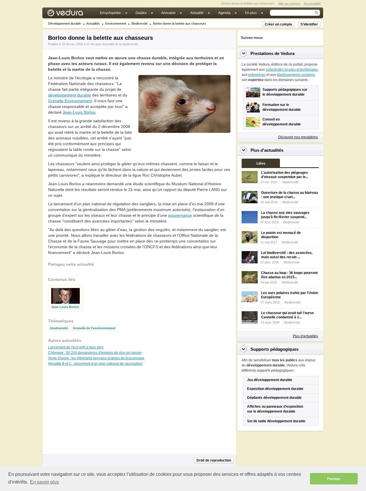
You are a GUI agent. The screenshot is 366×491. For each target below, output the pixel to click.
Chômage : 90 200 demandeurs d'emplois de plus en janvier (95, 353)
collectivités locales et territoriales (292, 70)
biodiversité (59, 328)
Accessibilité (312, 3)
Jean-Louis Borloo (79, 112)
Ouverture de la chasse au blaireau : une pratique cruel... (289, 195)
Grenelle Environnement (70, 100)
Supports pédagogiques (274, 349)
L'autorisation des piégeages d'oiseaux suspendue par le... (284, 175)
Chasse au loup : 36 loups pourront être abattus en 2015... (289, 275)
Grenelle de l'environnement (94, 328)
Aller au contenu (289, 3)
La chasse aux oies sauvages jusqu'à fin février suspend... (285, 215)
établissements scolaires (296, 75)
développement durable (69, 95)
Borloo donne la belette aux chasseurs (179, 23)
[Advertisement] (184, 146)
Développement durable (64, 23)
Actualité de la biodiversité (120, 44)
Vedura (72, 14)
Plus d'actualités (305, 336)
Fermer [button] (334, 478)
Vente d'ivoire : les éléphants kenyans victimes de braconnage (96, 358)
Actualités (93, 23)
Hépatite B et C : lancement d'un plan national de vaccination (95, 364)
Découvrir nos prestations (298, 137)
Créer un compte (278, 24)
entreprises (257, 75)
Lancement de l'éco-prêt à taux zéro (76, 347)
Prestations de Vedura (272, 53)
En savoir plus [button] (44, 482)
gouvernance (180, 215)
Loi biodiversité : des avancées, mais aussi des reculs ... (287, 255)
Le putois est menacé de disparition (281, 235)
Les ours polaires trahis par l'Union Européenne (289, 295)
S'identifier (309, 24)
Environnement (115, 23)
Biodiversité (140, 23)
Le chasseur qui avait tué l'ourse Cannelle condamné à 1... (287, 315)
